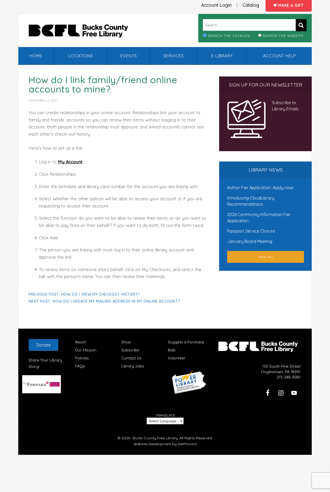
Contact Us (131, 358)
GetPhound (187, 444)
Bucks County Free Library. (155, 438)
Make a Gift (290, 5)
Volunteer (177, 358)
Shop (126, 342)
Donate (43, 345)
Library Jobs (132, 366)
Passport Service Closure (251, 231)
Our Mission (85, 350)
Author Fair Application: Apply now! (260, 187)
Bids (172, 350)
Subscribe (130, 350)
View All (266, 257)
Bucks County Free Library (83, 32)
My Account (70, 161)
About (80, 342)
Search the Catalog (229, 35)
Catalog (251, 5)
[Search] (301, 25)
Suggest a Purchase (186, 342)
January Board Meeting (249, 241)
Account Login (216, 5)
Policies (82, 358)
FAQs (80, 366)
